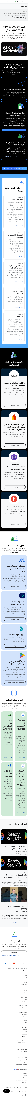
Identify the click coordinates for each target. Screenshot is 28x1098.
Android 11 (24, 1036)
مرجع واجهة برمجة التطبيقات (21, 1047)
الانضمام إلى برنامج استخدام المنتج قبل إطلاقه (14, 682)
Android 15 (24, 1027)
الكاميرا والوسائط (24, 997)
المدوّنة (25, 982)
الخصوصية (25, 999)
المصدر (25, 977)
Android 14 (24, 1029)
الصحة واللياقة (24, 995)
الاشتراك (6, 1091)
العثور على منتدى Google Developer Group (13, 955)
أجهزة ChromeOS (23, 1012)
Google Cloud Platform (21, 1080)
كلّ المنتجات (24, 1082)
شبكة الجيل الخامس (23, 1001)
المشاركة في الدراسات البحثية (21, 1064)
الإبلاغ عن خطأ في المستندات (21, 1059)
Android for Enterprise (22, 973)
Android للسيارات (23, 1014)
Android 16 (24, 1025)
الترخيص (19, 1087)
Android (25, 970)
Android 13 (24, 1031)
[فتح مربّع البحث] (12, 2)
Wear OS (25, 1010)
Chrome (25, 1075)
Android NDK (24, 1051)
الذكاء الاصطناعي (24, 6)
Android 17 (24, 1022)
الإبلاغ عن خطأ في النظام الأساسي (21, 1057)
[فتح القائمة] (25, 1)
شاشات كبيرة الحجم (23, 1007)
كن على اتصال (14, 952)
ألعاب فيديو (25, 990)
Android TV (24, 1016)
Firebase (25, 1077)
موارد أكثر (14, 922)
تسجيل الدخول (4, 1)
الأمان (26, 975)
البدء (11, 812)
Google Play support (22, 1062)
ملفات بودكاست (24, 984)
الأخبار (26, 980)
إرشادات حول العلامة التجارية (11, 1087)
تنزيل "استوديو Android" (22, 1049)
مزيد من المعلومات (19, 225)
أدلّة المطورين (24, 1044)
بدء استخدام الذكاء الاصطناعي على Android (14, 169)
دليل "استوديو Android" (22, 1042)
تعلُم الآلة (25, 992)
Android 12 (24, 1034)
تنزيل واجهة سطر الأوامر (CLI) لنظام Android (14, 157)
